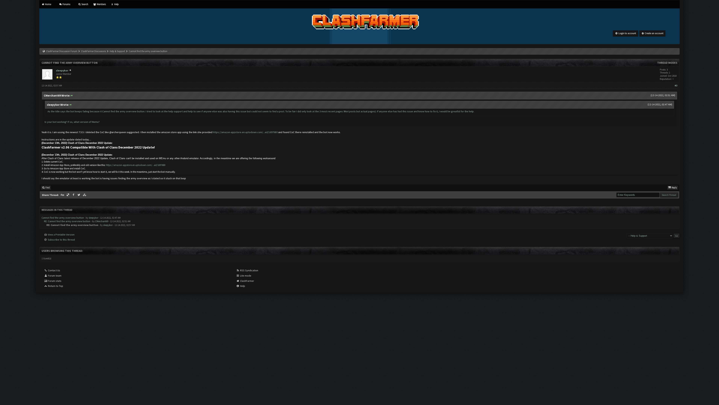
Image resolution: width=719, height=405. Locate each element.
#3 (676, 85)
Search (84, 4)
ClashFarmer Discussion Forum (61, 51)
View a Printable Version (61, 234)
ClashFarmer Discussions (94, 51)
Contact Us (53, 270)
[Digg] (62, 195)
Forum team (54, 275)
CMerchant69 (101, 221)
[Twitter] (79, 195)
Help (116, 4)
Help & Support (117, 51)
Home (47, 4)
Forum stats (54, 281)
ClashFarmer (246, 281)
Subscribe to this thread (61, 239)
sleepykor (62, 70)
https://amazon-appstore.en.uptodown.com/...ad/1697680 (245, 132)
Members (101, 4)
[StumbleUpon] (85, 195)
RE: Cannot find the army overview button (67, 221)
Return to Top (55, 286)
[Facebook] (74, 195)
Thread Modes (667, 62)
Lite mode (245, 275)
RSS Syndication (248, 270)
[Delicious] (68, 195)
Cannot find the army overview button (63, 217)
